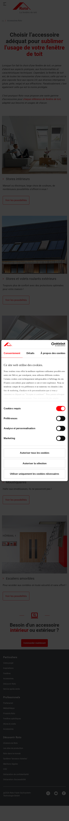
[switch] (60, 418)
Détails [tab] (30, 353)
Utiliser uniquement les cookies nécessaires (34, 473)
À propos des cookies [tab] (53, 353)
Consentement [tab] (12, 353)
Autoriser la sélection (35, 463)
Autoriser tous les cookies (34, 452)
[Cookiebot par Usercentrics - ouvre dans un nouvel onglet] (51, 344)
